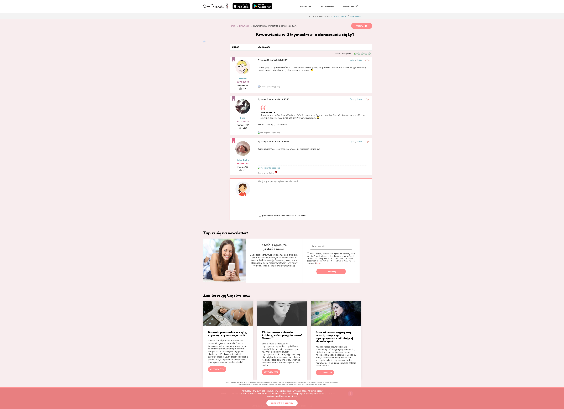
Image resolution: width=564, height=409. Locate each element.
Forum (232, 25)
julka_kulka (243, 160)
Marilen (243, 78)
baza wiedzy (327, 6)
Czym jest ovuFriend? (319, 16)
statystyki (306, 6)
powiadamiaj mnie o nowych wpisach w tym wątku (284, 215)
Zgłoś (367, 60)
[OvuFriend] (215, 8)
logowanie (355, 16)
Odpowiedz (361, 25)
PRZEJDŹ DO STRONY (282, 403)
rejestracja (340, 16)
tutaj (318, 263)
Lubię (359, 60)
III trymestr (244, 25)
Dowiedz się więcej (287, 396)
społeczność (350, 6)
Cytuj (352, 60)
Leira (242, 118)
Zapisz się (331, 271)
